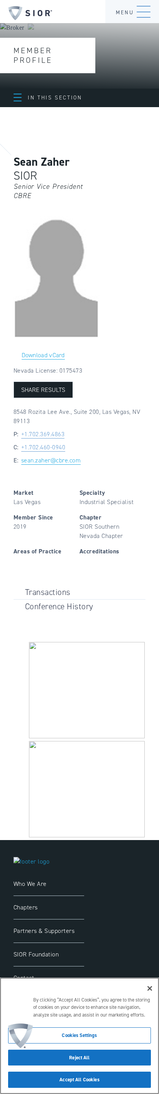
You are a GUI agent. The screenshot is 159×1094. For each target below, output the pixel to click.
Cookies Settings (79, 1035)
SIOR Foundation (36, 954)
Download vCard (43, 355)
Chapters (26, 907)
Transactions (48, 592)
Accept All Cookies (79, 1079)
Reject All (79, 1057)
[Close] (149, 988)
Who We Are (30, 884)
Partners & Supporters (44, 931)
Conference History (59, 606)
